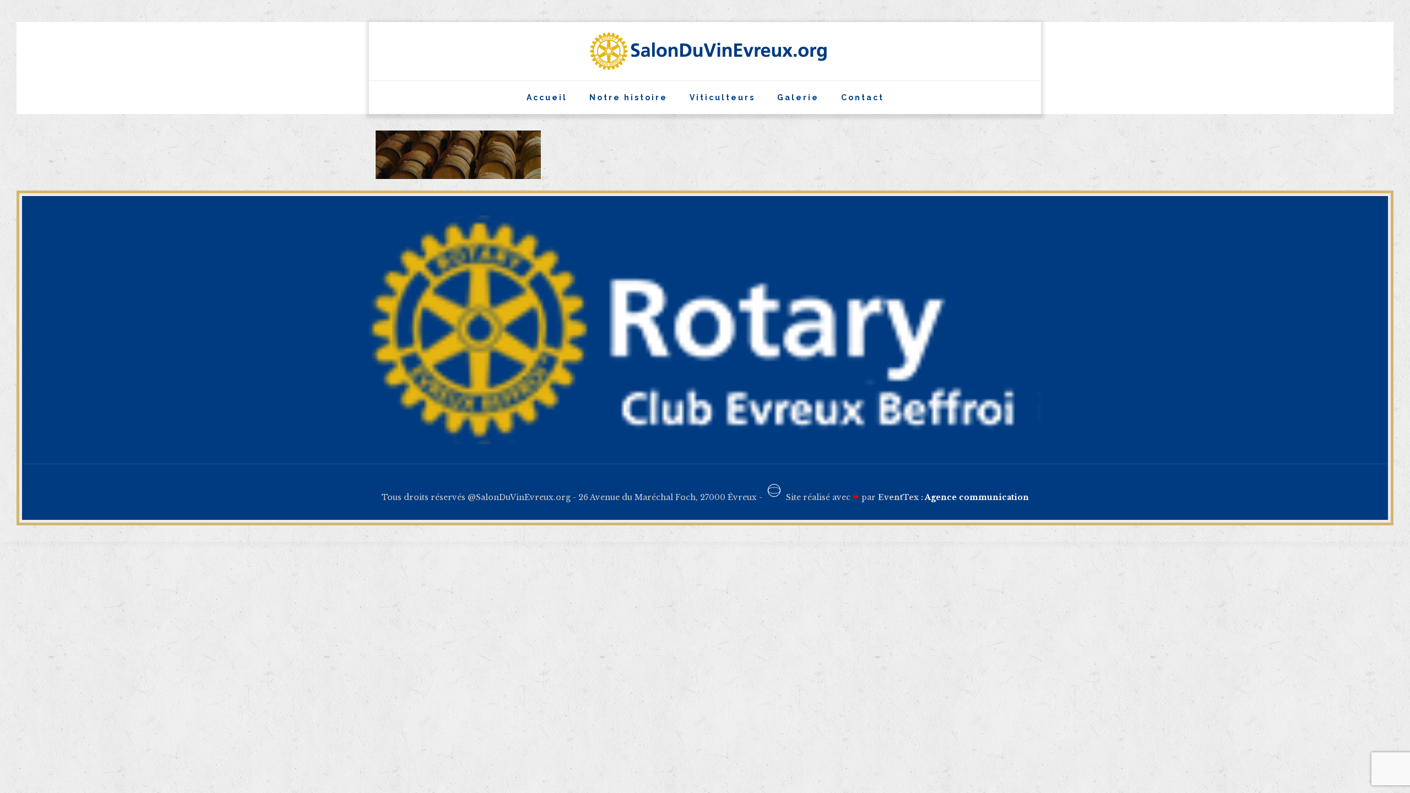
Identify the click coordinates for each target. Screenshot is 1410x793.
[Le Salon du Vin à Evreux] (705, 51)
